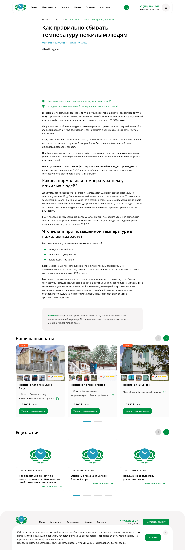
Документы (55, 522)
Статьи (62, 19)
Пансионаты (49, 7)
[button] (87, 421)
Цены (77, 7)
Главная (46, 19)
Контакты (105, 7)
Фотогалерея (73, 522)
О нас (54, 19)
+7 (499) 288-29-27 (149, 6)
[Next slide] (166, 338)
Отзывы (90, 7)
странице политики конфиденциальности (40, 539)
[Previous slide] (158, 338)
